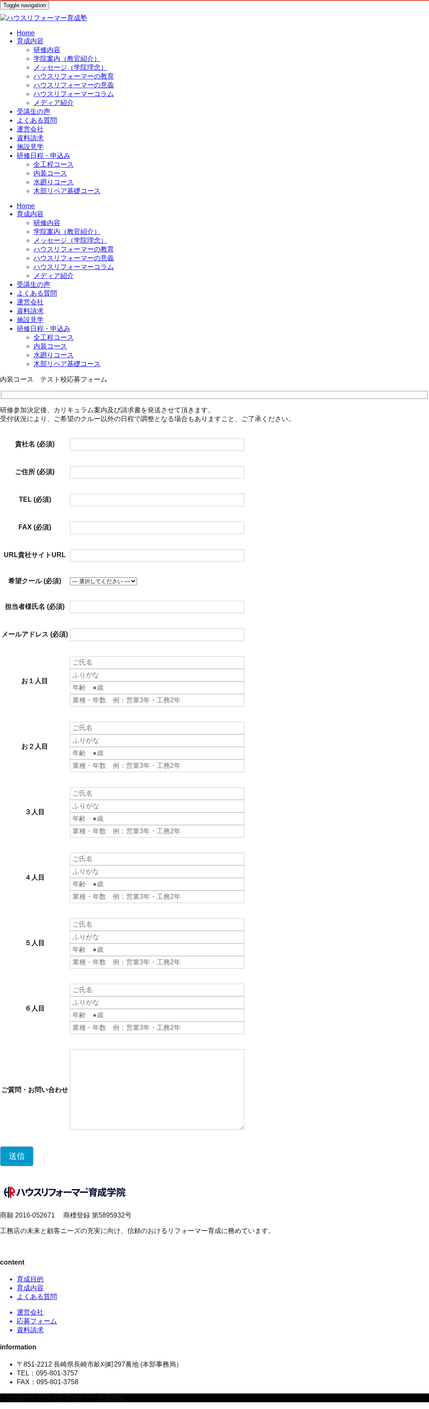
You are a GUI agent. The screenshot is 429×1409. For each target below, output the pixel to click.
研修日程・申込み (43, 155)
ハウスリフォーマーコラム (74, 93)
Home (26, 33)
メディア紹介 (54, 102)
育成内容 (30, 41)
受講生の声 (33, 111)
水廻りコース (54, 182)
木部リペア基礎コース (67, 190)
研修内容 (47, 49)
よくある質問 (37, 120)
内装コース (50, 173)
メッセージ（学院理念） (70, 67)
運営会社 (30, 129)
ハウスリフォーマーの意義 (74, 85)
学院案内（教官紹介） (67, 58)
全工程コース (54, 164)
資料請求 (30, 137)
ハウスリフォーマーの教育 (74, 76)
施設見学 (30, 146)
